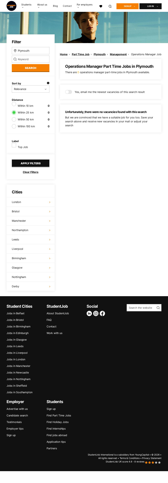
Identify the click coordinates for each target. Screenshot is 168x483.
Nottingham (19, 277)
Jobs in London (16, 359)
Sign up (11, 435)
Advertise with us (17, 408)
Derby (15, 286)
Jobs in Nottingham (18, 379)
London (16, 202)
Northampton (20, 230)
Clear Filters (30, 172)
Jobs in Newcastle (18, 372)
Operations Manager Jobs (146, 54)
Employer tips (15, 428)
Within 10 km (25, 105)
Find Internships (56, 428)
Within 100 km (26, 126)
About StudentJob (58, 313)
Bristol (16, 211)
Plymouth (99, 54)
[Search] (110, 5)
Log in (150, 6)
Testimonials (14, 422)
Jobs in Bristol (15, 320)
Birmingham (19, 258)
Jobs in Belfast (15, 313)
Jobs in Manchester (18, 366)
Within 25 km (26, 112)
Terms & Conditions (130, 458)
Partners (52, 448)
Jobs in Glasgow (17, 339)
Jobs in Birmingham (18, 326)
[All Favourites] (100, 5)
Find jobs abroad (57, 435)
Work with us (54, 333)
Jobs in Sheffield (17, 385)
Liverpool (17, 248)
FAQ (49, 320)
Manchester (19, 220)
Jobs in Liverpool (17, 352)
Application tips (56, 441)
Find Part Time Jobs (59, 415)
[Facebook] (103, 313)
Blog (55, 6)
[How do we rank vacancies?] (48, 83)
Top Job (23, 147)
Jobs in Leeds (15, 346)
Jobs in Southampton (19, 392)
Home (63, 54)
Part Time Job (80, 54)
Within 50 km (26, 119)
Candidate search (17, 415)
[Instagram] (96, 313)
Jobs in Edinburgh (18, 333)
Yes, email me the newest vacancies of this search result (110, 92)
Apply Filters (31, 163)
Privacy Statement (151, 458)
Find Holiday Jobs (58, 422)
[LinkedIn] (90, 313)
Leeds (15, 239)
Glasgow (17, 267)
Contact (67, 6)
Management (118, 54)
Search (30, 68)
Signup (127, 6)
